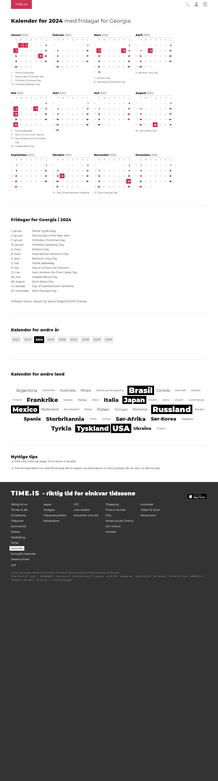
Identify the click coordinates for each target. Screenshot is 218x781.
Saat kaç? (16, 580)
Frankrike (42, 399)
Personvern (148, 515)
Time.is (21, 4)
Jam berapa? (160, 576)
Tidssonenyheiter (54, 515)
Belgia (86, 390)
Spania (32, 419)
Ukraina (142, 428)
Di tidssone (18, 515)
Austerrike (48, 390)
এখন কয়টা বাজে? (112, 576)
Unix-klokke (82, 510)
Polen (103, 409)
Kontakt (110, 532)
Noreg (88, 409)
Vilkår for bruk (150, 510)
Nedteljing (18, 537)
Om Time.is (113, 526)
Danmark (180, 390)
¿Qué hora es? (62, 576)
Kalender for (71, 21)
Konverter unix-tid (86, 515)
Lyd (13, 564)
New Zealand (71, 409)
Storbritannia (65, 419)
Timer (15, 543)
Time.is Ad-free (115, 510)
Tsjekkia (187, 419)
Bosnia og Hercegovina (110, 390)
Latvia (165, 399)
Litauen (178, 399)
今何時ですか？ (197, 576)
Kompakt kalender (23, 554)
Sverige (106, 418)
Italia (111, 400)
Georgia (120, 21)
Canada (163, 390)
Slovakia (199, 409)
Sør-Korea (163, 419)
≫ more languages (62, 580)
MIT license (78, 301)
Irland (95, 399)
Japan (134, 400)
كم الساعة (99, 576)
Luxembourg (196, 399)
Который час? (126, 576)
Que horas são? (143, 576)
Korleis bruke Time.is (119, 521)
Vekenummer (20, 559)
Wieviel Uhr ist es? (178, 576)
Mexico (25, 409)
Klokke (15, 532)
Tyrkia (61, 428)
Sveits (93, 418)
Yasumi (38, 301)
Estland (195, 390)
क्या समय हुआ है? (46, 576)
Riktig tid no (19, 504)
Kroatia (153, 399)
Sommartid (18, 526)
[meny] (205, 4)
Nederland (50, 409)
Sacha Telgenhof (59, 301)
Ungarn (161, 428)
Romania (140, 409)
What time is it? (19, 576)
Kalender (17, 548)
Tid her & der (19, 510)
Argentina (26, 390)
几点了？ (34, 576)
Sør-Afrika (131, 419)
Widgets (49, 510)
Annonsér (147, 504)
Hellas (82, 400)
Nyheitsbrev (51, 521)
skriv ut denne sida (147, 468)
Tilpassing (112, 504)
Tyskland (93, 428)
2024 (25, 35)
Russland (172, 409)
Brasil (141, 390)
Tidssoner (17, 521)
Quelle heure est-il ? (82, 576)
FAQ (108, 515)
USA (121, 428)
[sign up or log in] (196, 5)
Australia (67, 390)
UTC (76, 504)
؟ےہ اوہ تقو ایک (43, 580)
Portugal (120, 409)
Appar (47, 504)
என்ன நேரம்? (28, 580)
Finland (17, 399)
